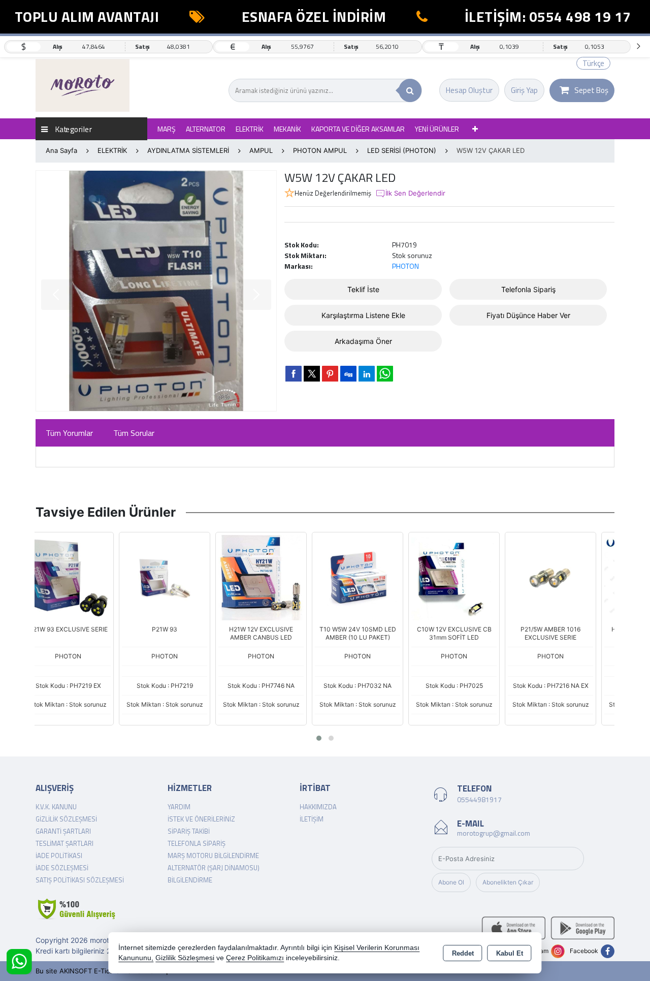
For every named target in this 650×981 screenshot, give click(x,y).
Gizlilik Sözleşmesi (66, 819)
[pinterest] (330, 373)
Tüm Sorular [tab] (133, 433)
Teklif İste (363, 289)
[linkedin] (367, 373)
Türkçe (593, 63)
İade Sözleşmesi (62, 868)
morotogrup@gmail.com (493, 833)
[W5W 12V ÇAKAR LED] (156, 291)
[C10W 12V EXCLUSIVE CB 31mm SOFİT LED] (372, 577)
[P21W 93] (82, 577)
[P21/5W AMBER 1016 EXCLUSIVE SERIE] (468, 577)
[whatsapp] (385, 374)
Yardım (179, 807)
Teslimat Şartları (64, 843)
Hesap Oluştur (469, 90)
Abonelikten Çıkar (507, 882)
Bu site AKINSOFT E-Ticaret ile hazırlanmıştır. (106, 971)
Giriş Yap (524, 90)
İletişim (311, 819)
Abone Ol (451, 882)
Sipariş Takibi (189, 831)
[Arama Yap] (410, 90)
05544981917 (479, 799)
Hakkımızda (318, 807)
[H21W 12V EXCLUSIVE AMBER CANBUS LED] (179, 577)
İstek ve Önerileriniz (201, 819)
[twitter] (312, 374)
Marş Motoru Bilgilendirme (213, 855)
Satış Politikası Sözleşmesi (80, 880)
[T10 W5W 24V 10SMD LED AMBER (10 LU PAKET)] (275, 577)
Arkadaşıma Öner (363, 341)
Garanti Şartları (63, 831)
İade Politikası (59, 855)
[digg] (348, 373)
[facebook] (293, 373)
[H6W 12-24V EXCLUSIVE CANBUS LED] (565, 577)
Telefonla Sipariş (528, 289)
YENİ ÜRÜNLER (437, 128)
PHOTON (405, 266)
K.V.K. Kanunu (56, 807)
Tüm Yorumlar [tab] (69, 433)
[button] (319, 738)
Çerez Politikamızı (255, 958)
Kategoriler (72, 129)
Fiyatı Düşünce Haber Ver (528, 315)
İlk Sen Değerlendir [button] (415, 193)
